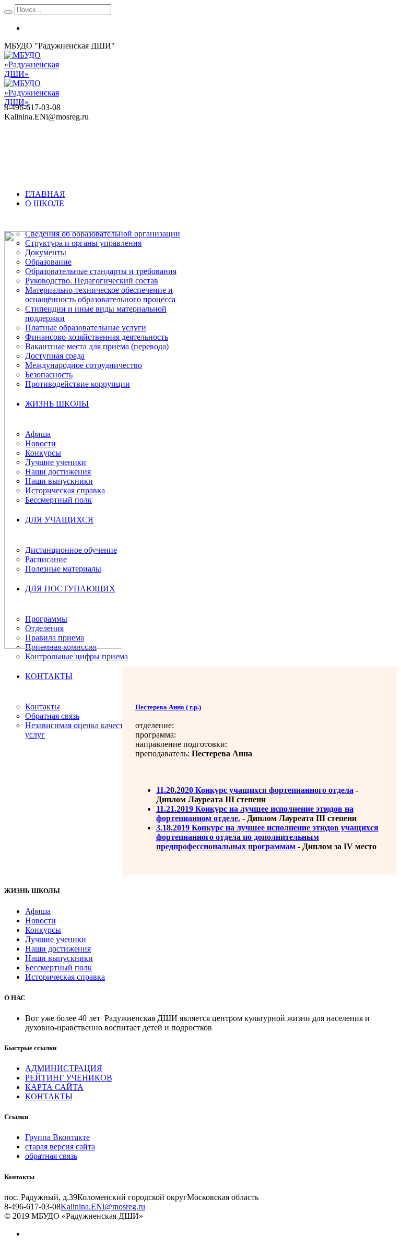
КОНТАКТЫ (49, 1096)
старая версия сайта (60, 1146)
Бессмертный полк (58, 967)
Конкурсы (43, 929)
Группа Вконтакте (57, 1137)
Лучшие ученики (55, 939)
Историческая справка (65, 976)
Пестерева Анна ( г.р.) (168, 707)
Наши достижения (58, 948)
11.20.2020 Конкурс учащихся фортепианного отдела (254, 790)
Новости (40, 920)
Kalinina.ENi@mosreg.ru (103, 1206)
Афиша (38, 911)
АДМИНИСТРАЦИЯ (63, 1068)
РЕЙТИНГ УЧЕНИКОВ (68, 1077)
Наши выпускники (59, 958)
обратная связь (51, 1155)
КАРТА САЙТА (54, 1087)
